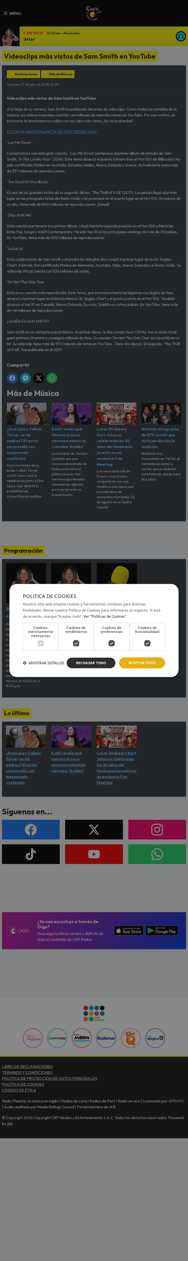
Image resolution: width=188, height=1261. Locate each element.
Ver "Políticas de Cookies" (104, 616)
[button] (43, 663)
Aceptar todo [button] (142, 662)
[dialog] (93, 630)
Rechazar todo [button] (91, 662)
